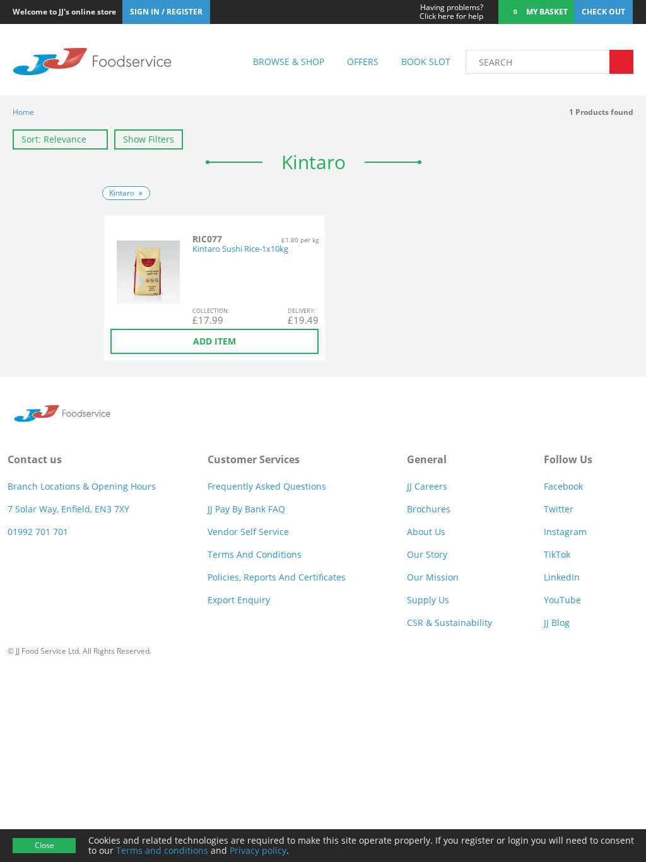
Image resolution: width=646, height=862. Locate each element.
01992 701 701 (38, 532)
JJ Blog (557, 623)
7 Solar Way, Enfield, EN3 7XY (68, 509)
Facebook (563, 486)
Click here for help (451, 12)
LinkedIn (562, 577)
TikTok (557, 554)
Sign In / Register (166, 11)
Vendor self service (248, 532)
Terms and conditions (162, 850)
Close (44, 845)
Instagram (565, 532)
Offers (363, 62)
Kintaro (121, 192)
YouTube (562, 600)
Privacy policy (258, 850)
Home (23, 112)
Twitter (558, 509)
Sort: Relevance (53, 139)
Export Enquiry (239, 600)
